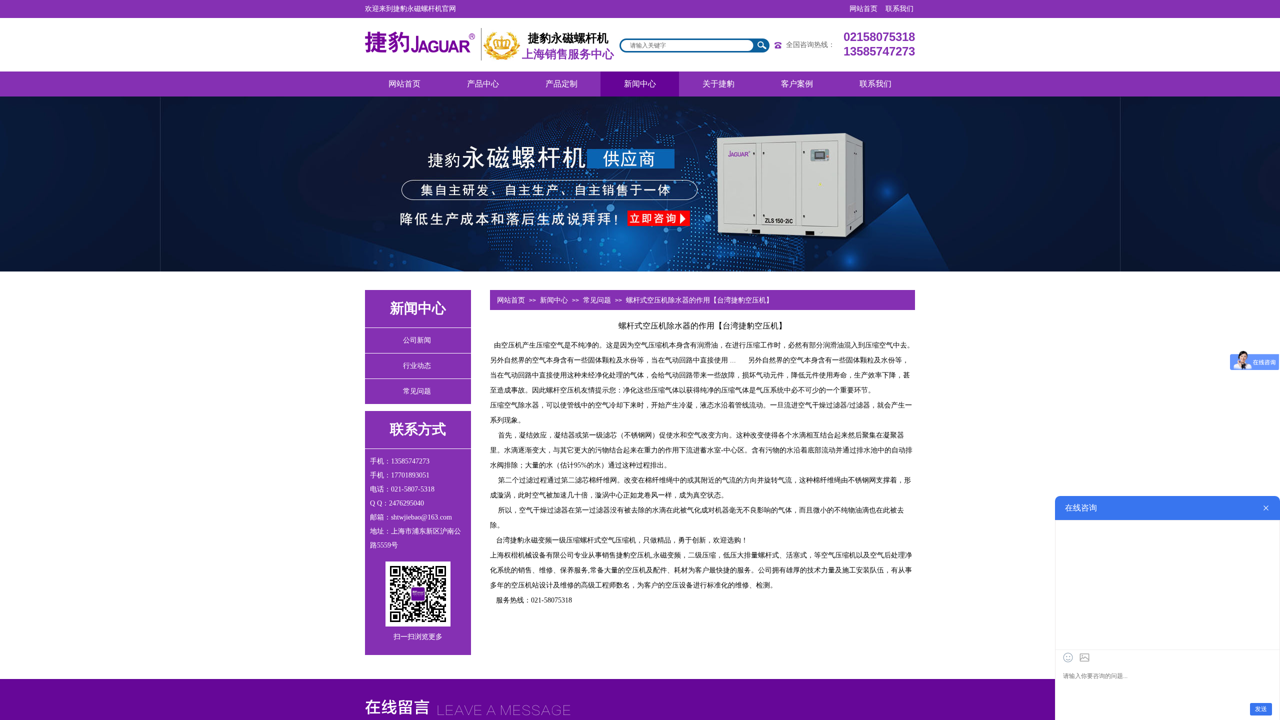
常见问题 (597, 300)
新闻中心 (554, 300)
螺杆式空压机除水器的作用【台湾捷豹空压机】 (699, 300)
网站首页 (511, 300)
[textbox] (688, 45)
